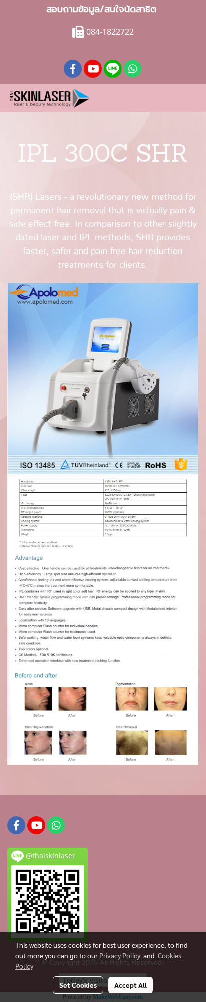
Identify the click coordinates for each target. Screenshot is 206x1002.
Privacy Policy (120, 955)
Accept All (130, 984)
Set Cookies (78, 984)
